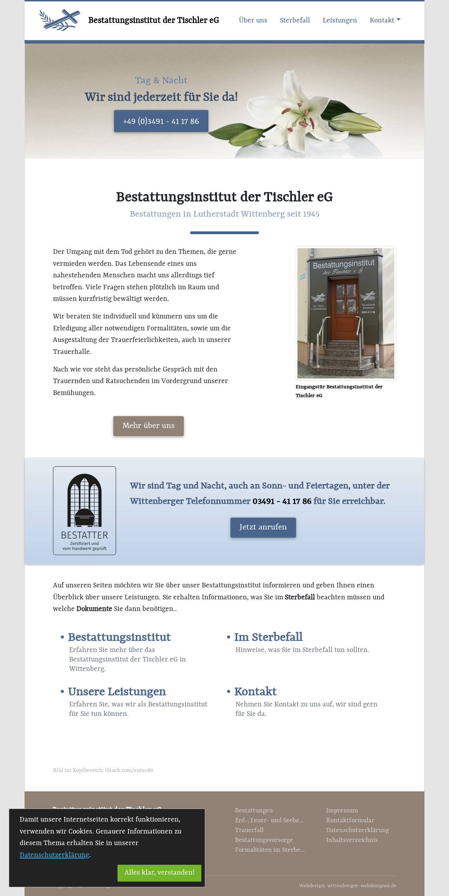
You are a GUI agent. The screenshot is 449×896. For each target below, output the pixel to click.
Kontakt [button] (382, 21)
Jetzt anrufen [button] (263, 527)
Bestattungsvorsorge (264, 840)
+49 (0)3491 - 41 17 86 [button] (161, 121)
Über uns (253, 21)
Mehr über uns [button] (148, 425)
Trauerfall (249, 830)
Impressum (342, 811)
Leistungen (340, 21)
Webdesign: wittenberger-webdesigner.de (347, 886)
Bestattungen (254, 811)
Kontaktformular (350, 820)
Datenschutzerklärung (357, 830)
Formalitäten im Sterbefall (270, 850)
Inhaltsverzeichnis (352, 840)
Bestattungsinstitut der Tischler (153, 20)
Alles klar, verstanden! (159, 873)
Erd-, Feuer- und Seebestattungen (270, 820)
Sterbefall (295, 21)
